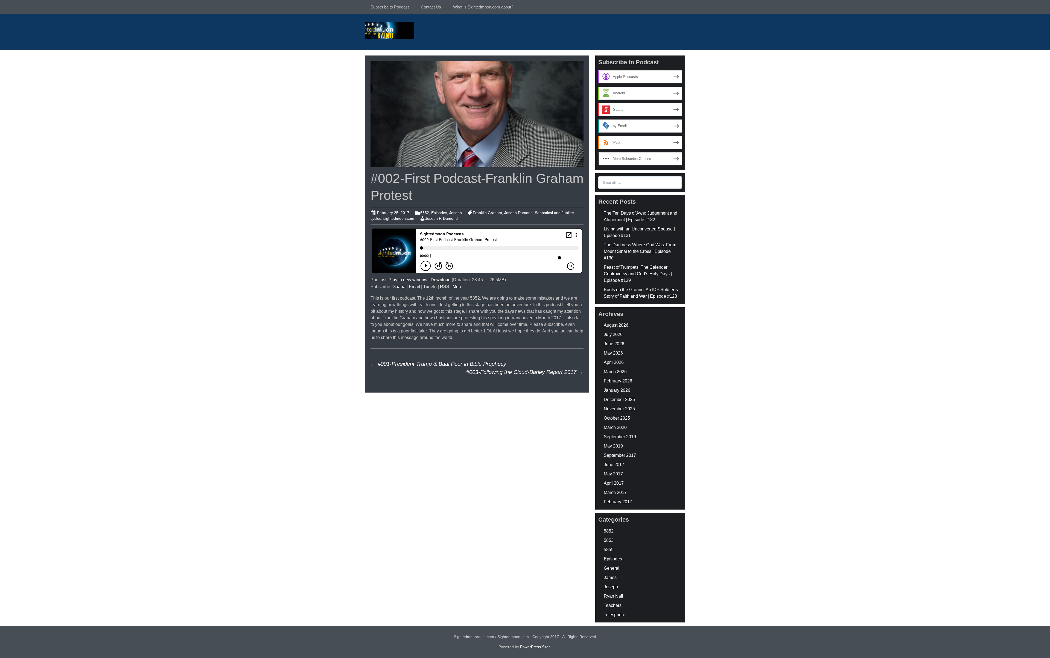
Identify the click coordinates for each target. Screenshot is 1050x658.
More (457, 286)
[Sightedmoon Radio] (389, 30)
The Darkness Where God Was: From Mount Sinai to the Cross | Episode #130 (640, 251)
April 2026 (614, 362)
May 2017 (613, 474)
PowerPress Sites (535, 647)
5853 (609, 540)
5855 (609, 549)
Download (441, 279)
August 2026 (616, 325)
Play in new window (408, 279)
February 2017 (618, 501)
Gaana (399, 286)
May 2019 (613, 446)
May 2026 (613, 353)
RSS (444, 286)
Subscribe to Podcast (390, 7)
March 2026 (615, 371)
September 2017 (620, 455)
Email (414, 286)
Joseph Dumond (518, 212)
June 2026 (614, 343)
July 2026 (613, 334)
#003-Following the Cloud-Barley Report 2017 (525, 372)
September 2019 (620, 436)
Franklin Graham (487, 212)
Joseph (455, 212)
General (611, 568)
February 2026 (618, 381)
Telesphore (614, 614)
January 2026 (617, 390)
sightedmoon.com (398, 218)
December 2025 (619, 399)
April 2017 (614, 483)
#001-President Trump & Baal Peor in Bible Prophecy (438, 364)
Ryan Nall (613, 596)
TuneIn (430, 286)
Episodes (439, 212)
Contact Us (431, 7)
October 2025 (617, 418)
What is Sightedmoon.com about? (483, 7)
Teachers (613, 605)
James (610, 577)
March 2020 (615, 427)
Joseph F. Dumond (441, 218)
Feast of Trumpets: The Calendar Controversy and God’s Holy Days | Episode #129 (638, 274)
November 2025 (619, 409)
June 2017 (614, 464)
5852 (424, 212)
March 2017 (615, 492)
